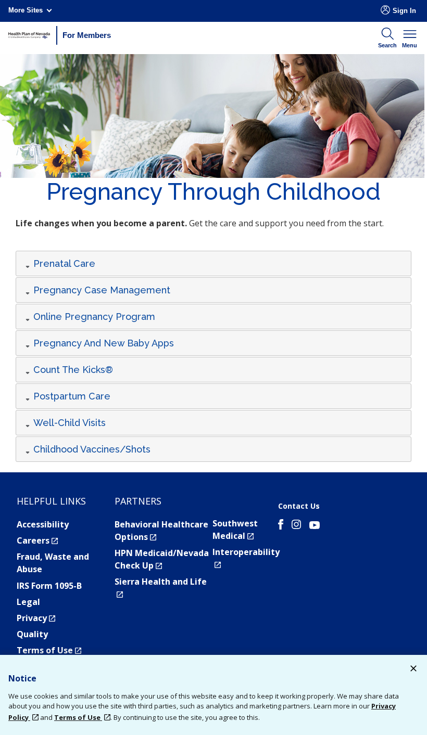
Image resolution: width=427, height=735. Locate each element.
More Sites (25, 10)
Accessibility (43, 524)
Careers (37, 540)
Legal (28, 602)
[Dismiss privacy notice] (413, 669)
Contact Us (299, 506)
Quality (32, 634)
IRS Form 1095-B (49, 585)
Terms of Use (49, 650)
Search (387, 45)
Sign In (404, 11)
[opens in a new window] (280, 526)
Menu (409, 45)
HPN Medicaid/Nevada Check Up (162, 559)
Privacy (36, 618)
